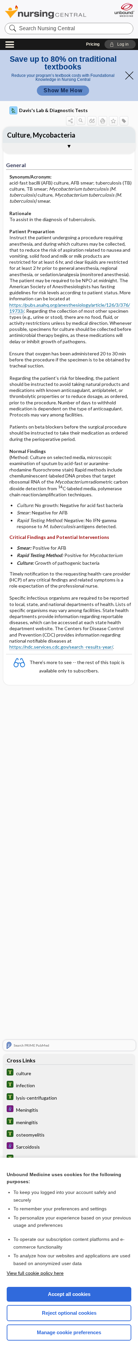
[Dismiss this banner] (129, 75)
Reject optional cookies (69, 1313)
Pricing (92, 44)
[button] (120, 44)
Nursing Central (45, 11)
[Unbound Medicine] (124, 9)
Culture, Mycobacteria (41, 135)
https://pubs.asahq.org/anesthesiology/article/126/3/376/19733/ (69, 308)
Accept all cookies (69, 1294)
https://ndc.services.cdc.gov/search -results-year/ (61, 647)
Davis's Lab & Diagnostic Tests (53, 110)
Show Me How (63, 90)
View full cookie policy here (35, 1273)
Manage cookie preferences (69, 1332)
